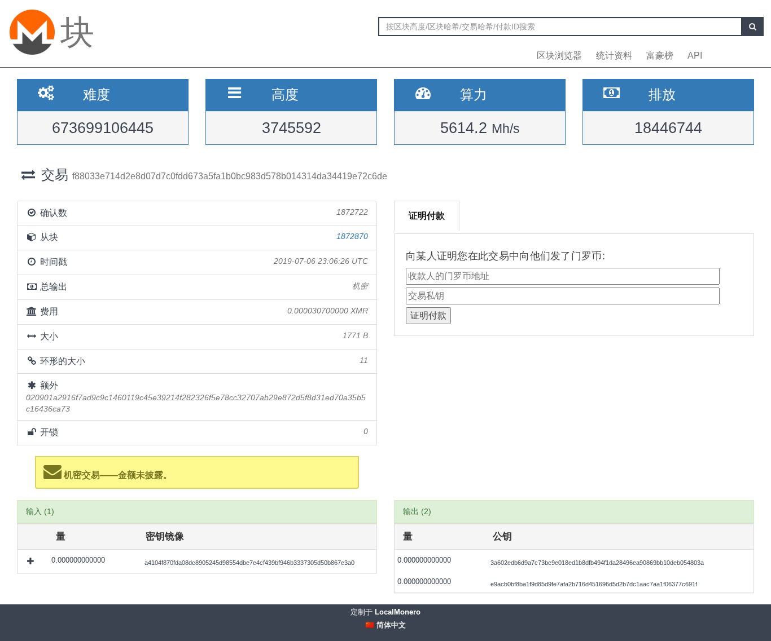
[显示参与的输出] (31, 561)
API (694, 55)
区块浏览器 (559, 55)
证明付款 (427, 215)
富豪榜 (659, 55)
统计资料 (614, 55)
